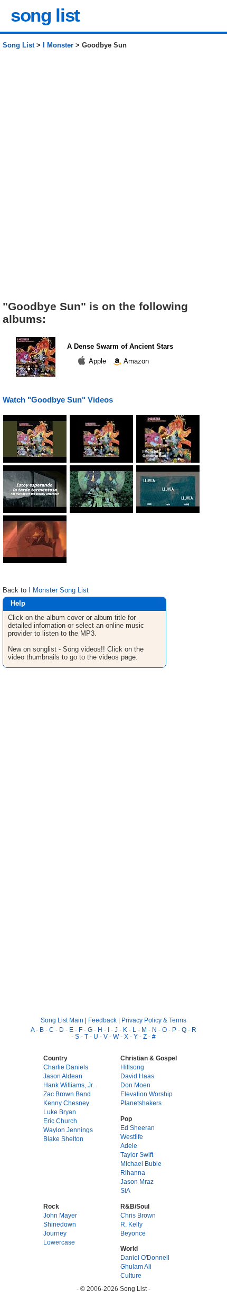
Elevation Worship (146, 1093)
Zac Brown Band (67, 1093)
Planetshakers (141, 1102)
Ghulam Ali (136, 1266)
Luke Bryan (59, 1111)
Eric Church (60, 1120)
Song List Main (62, 1020)
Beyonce (133, 1233)
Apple (97, 361)
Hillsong (132, 1067)
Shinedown (59, 1224)
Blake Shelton (63, 1138)
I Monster (58, 45)
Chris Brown (138, 1215)
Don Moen (135, 1085)
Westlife (131, 1136)
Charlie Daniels (65, 1067)
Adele (128, 1145)
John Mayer (60, 1215)
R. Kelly (131, 1224)
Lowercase (59, 1242)
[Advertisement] (113, 178)
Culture (130, 1275)
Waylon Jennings (68, 1129)
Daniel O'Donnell (144, 1257)
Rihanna (132, 1172)
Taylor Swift (136, 1154)
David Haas (137, 1076)
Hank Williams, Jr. (68, 1085)
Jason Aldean (62, 1076)
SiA (125, 1190)
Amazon (135, 361)
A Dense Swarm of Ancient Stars (120, 346)
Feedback (102, 1020)
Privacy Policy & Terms (153, 1020)
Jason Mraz (137, 1181)
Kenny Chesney (66, 1102)
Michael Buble (141, 1163)
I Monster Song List (59, 590)
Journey (55, 1233)
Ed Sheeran (137, 1127)
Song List (18, 45)
